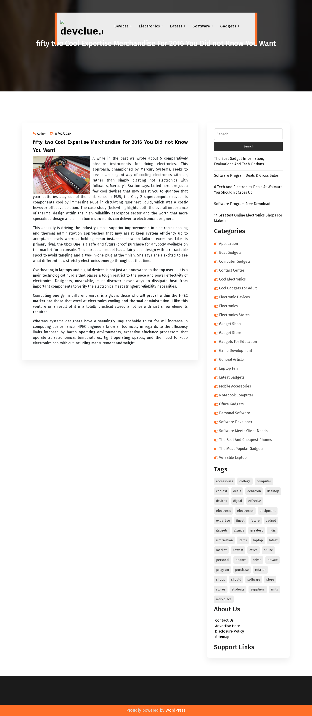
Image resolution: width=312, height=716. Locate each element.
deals (237, 491)
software (253, 580)
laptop (258, 540)
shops (220, 580)
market (221, 550)
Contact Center (231, 270)
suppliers (258, 589)
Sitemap (222, 637)
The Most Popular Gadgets (241, 448)
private (272, 560)
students (238, 589)
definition (254, 491)
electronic (223, 511)
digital (237, 501)
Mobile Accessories (235, 386)
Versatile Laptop (233, 457)
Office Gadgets (231, 404)
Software (201, 26)
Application (228, 243)
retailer (260, 570)
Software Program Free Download (242, 204)
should (236, 580)
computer (264, 481)
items (243, 540)
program (222, 570)
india (272, 530)
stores (220, 589)
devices (221, 501)
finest (240, 521)
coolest (221, 491)
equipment (267, 511)
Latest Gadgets (231, 377)
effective (254, 501)
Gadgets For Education (238, 341)
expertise (223, 521)
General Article (231, 359)
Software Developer (235, 422)
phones (240, 560)
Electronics (149, 26)
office (253, 550)
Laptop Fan (228, 368)
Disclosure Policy (229, 631)
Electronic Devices (234, 297)
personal (222, 560)
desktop (273, 491)
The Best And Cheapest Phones (245, 440)
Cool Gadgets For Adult (238, 288)
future (255, 521)
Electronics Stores (234, 315)
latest (273, 540)
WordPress (176, 710)
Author (41, 133)
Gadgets (228, 26)
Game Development (235, 350)
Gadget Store (230, 333)
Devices (121, 26)
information (224, 540)
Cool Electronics (232, 279)
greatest (256, 530)
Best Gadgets (230, 252)
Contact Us (224, 620)
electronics (245, 511)
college (245, 481)
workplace (224, 599)
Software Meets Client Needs (243, 431)
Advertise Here (227, 626)
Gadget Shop (230, 324)
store (270, 580)
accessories (224, 481)
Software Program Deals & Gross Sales (246, 175)
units (274, 589)
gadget (271, 521)
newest (238, 550)
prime (257, 560)
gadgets (222, 530)
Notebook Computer (236, 395)
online (268, 550)
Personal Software (234, 413)
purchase (242, 570)
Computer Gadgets (235, 261)
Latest (176, 26)
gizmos (239, 530)
